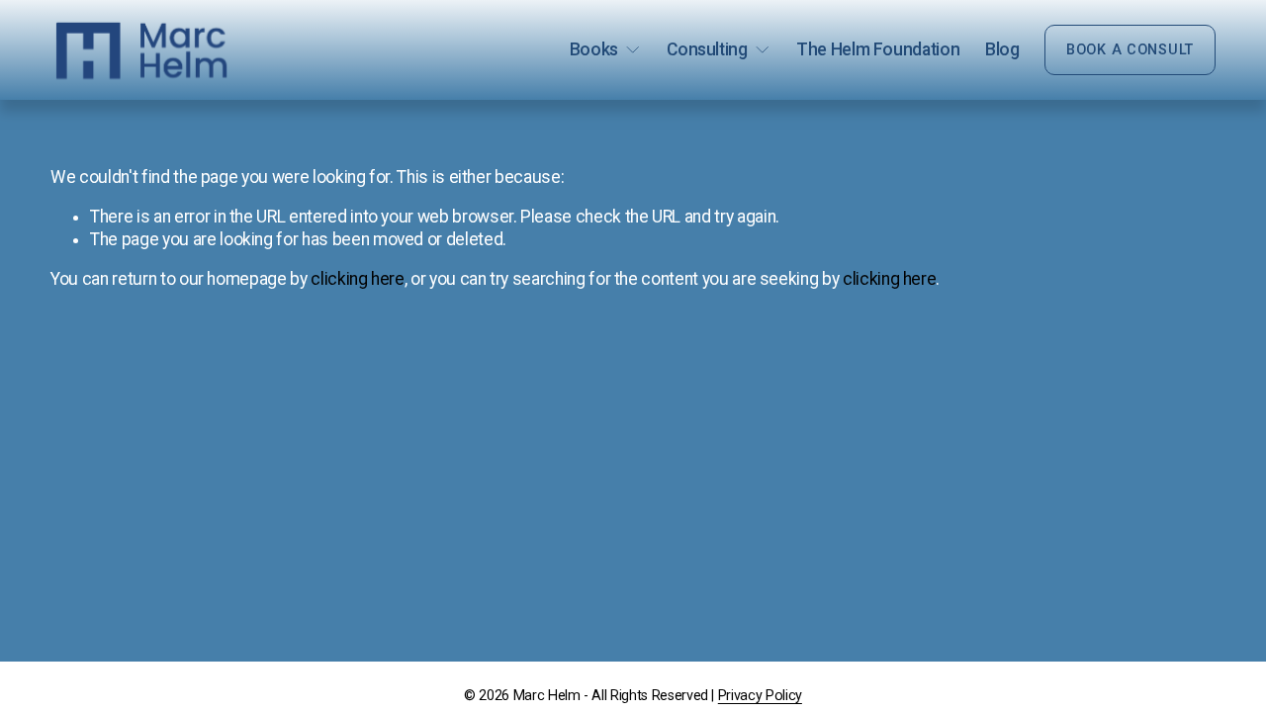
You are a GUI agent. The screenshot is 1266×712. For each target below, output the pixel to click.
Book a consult (1130, 50)
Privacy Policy (760, 695)
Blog (1002, 49)
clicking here (357, 279)
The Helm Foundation (877, 49)
